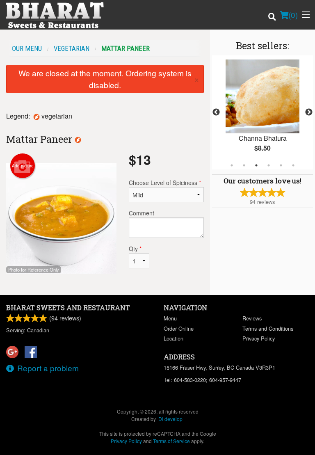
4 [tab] (269, 165)
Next (309, 112)
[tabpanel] (262, 112)
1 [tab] (232, 165)
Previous (216, 112)
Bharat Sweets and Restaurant (68, 307)
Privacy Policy (258, 338)
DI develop (170, 418)
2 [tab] (244, 165)
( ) (293, 14)
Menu (170, 318)
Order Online (179, 328)
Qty (135, 249)
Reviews (252, 318)
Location (173, 338)
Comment (141, 213)
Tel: (202, 380)
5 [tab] (281, 165)
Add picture (23, 166)
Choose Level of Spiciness (165, 182)
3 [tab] (256, 165)
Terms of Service (171, 440)
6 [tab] (293, 165)
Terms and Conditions (267, 328)
